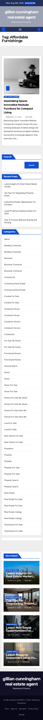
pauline (28, 117)
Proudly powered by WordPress (14, 700)
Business (8, 258)
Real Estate (9, 493)
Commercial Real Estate (14, 284)
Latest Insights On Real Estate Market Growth (19, 576)
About (6, 239)
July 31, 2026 (13, 635)
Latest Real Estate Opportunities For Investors (18, 630)
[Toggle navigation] (20, 29)
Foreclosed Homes (12, 353)
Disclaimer (22, 709)
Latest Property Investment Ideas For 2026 (21, 658)
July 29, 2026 (13, 662)
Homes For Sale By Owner (16, 398)
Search (8, 156)
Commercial (9, 277)
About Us (14, 709)
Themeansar (21, 703)
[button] (35, 29)
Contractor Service (12, 322)
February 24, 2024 (14, 117)
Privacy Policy (33, 709)
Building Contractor (12, 246)
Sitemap (21, 715)
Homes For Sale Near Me (15, 410)
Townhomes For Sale (13, 525)
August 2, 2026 (14, 608)
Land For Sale (10, 423)
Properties (8, 449)
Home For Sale (11, 385)
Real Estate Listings (11, 96)
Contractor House (12, 309)
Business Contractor (13, 265)
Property (8, 455)
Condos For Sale (11, 296)
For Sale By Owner (12, 341)
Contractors (9, 334)
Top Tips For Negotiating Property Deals (21, 603)
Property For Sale (12, 468)
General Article (10, 366)
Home (7, 372)
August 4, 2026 (14, 580)
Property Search (11, 480)
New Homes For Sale (13, 436)
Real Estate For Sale (13, 499)
